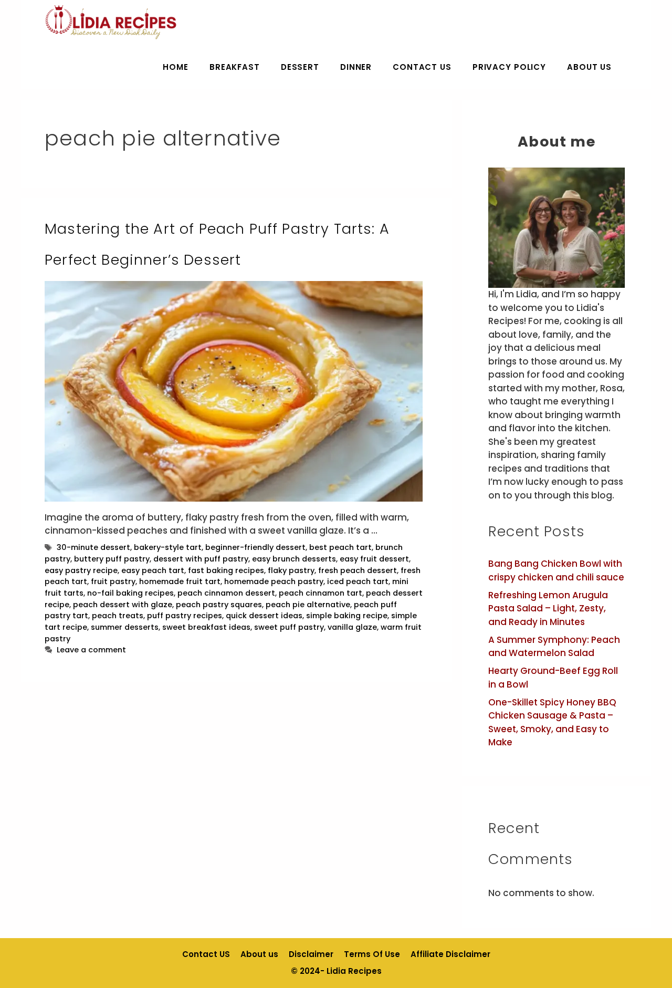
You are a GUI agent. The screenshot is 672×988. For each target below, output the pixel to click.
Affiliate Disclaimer (450, 954)
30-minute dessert (93, 547)
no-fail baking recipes (130, 593)
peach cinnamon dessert (226, 593)
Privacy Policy (509, 66)
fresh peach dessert (357, 570)
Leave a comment (91, 649)
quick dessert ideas (264, 615)
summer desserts (125, 627)
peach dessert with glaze (122, 604)
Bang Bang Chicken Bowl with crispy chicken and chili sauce (556, 570)
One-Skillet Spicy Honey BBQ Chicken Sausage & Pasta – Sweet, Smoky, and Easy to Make (552, 722)
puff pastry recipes (184, 615)
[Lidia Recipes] (111, 22)
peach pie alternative (308, 604)
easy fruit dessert (374, 559)
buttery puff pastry (112, 559)
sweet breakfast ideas (206, 627)
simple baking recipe (346, 615)
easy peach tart (152, 570)
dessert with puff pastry (200, 559)
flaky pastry (291, 570)
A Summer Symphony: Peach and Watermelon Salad (554, 646)
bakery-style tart (168, 547)
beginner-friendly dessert (255, 547)
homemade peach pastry (273, 581)
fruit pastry (113, 581)
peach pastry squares (219, 604)
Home (175, 66)
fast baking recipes (226, 570)
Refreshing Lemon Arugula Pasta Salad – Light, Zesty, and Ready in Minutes (548, 608)
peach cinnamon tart (320, 593)
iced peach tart (357, 581)
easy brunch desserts (294, 559)
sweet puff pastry (289, 627)
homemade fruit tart (179, 581)
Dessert (300, 66)
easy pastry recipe (81, 570)
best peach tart (340, 547)
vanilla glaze (352, 627)
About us (589, 66)
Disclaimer (311, 954)
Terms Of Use (372, 954)
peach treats (117, 615)
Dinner (356, 66)
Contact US (422, 66)
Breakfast (234, 66)
